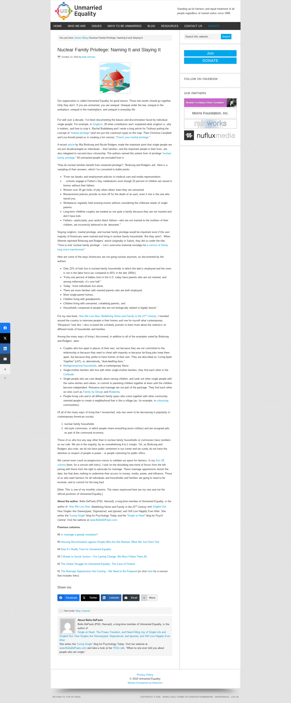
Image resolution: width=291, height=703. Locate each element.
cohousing (162, 400)
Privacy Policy (145, 674)
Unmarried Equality (80, 11)
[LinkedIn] (5, 348)
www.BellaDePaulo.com (103, 519)
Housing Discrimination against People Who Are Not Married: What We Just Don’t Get (110, 541)
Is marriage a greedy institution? (79, 534)
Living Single (77, 515)
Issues (95, 26)
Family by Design (93, 391)
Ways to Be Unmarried (123, 26)
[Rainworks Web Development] (210, 128)
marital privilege (80, 132)
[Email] (5, 359)
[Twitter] (5, 338)
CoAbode (68, 374)
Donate (212, 26)
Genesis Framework (201, 697)
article (71, 144)
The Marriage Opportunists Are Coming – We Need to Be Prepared (99, 571)
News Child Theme (173, 697)
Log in (235, 697)
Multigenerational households (80, 365)
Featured (85, 611)
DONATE (210, 60)
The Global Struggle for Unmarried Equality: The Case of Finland (98, 563)
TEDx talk (119, 647)
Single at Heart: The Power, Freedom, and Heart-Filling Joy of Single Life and (122, 632)
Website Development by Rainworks (145, 683)
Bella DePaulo (88, 57)
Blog (151, 26)
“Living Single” (85, 644)
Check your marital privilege (132, 137)
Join (210, 53)
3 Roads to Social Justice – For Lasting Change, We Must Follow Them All (104, 556)
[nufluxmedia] (209, 140)
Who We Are (75, 26)
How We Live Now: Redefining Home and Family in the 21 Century (117, 316)
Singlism (98, 124)
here (150, 571)
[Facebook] (5, 328)
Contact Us (191, 26)
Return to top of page (66, 697)
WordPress (222, 697)
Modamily (114, 391)
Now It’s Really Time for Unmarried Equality (86, 549)
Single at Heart (136, 515)
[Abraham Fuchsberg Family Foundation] (210, 107)
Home (57, 26)
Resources (168, 26)
